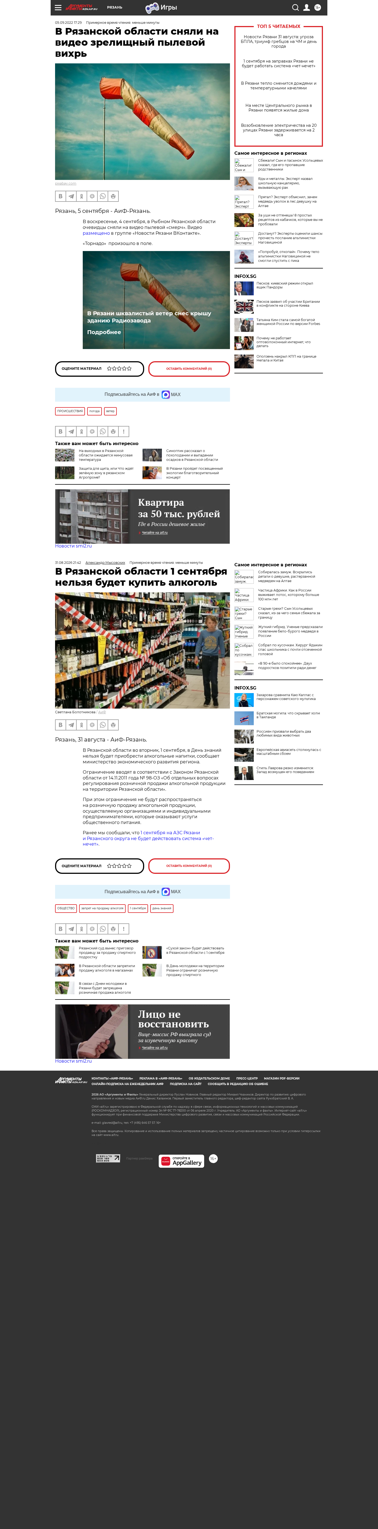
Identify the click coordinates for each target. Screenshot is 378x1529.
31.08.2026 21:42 (68, 563)
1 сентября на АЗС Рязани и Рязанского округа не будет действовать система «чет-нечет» (148, 838)
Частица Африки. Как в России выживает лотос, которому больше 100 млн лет (288, 594)
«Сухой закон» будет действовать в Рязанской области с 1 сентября (195, 950)
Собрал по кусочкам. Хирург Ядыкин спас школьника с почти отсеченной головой (290, 649)
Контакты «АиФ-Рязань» (112, 1078)
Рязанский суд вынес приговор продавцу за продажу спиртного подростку (107, 952)
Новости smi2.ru (73, 546)
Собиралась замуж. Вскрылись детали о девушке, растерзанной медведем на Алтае (286, 576)
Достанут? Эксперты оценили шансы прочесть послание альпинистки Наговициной (290, 237)
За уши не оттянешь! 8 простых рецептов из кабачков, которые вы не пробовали (290, 219)
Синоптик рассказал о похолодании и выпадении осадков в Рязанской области (192, 455)
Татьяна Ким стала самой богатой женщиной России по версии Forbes (288, 322)
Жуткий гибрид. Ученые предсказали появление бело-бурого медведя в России (290, 631)
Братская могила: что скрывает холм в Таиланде (288, 715)
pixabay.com (65, 183)
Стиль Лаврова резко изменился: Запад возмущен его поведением (285, 770)
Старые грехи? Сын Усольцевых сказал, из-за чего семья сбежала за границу (289, 612)
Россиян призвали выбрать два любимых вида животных (284, 733)
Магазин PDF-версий (281, 1078)
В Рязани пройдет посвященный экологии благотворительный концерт (194, 472)
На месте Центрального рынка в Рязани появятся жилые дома (278, 108)
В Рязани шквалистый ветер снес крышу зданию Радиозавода (149, 317)
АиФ (102, 712)
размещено (96, 233)
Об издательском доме (209, 1078)
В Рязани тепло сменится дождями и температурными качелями (279, 86)
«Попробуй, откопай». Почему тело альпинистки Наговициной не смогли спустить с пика (288, 256)
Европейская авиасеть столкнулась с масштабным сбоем (289, 752)
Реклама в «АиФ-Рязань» (160, 1078)
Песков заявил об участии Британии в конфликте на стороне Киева (288, 304)
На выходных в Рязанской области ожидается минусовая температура (106, 455)
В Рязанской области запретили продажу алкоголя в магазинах (107, 968)
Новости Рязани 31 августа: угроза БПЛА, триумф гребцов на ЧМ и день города (279, 42)
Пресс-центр (247, 1078)
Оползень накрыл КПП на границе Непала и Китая (286, 358)
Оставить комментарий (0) (189, 369)
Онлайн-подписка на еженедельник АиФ (128, 1084)
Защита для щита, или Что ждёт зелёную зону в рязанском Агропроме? (106, 472)
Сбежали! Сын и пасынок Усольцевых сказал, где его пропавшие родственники (290, 164)
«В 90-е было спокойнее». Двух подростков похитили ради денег (287, 665)
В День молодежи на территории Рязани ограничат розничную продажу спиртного (195, 970)
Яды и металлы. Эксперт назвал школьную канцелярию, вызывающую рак (285, 183)
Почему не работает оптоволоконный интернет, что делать (284, 342)
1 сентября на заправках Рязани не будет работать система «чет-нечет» (278, 63)
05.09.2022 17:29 (68, 22)
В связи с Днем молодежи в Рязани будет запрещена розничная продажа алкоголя (105, 988)
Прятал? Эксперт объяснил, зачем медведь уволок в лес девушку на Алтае (287, 201)
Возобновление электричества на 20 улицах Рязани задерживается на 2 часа (279, 130)
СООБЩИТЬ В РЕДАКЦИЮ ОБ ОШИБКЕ (238, 1084)
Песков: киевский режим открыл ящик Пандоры (285, 285)
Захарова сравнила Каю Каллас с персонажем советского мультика (286, 697)
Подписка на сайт (185, 1084)
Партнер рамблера (139, 1158)
